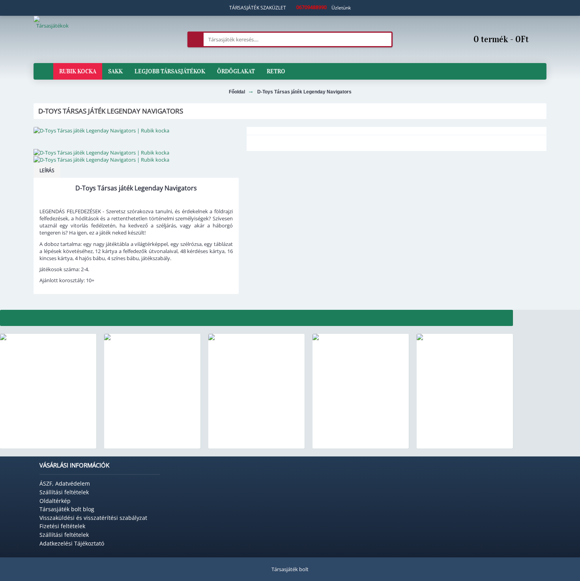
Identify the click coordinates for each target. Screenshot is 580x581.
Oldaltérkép (55, 501)
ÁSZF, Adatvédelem (64, 483)
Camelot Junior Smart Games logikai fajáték (257, 440)
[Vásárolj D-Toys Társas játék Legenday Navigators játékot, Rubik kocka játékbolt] (136, 130)
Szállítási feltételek (64, 492)
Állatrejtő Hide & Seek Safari (361, 437)
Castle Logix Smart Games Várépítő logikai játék (152, 440)
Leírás (46, 170)
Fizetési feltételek (62, 526)
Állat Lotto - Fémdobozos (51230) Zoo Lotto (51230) (464, 440)
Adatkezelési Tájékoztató (71, 543)
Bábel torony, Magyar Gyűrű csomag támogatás (48, 440)
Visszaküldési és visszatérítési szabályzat (93, 517)
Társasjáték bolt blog (66, 509)
